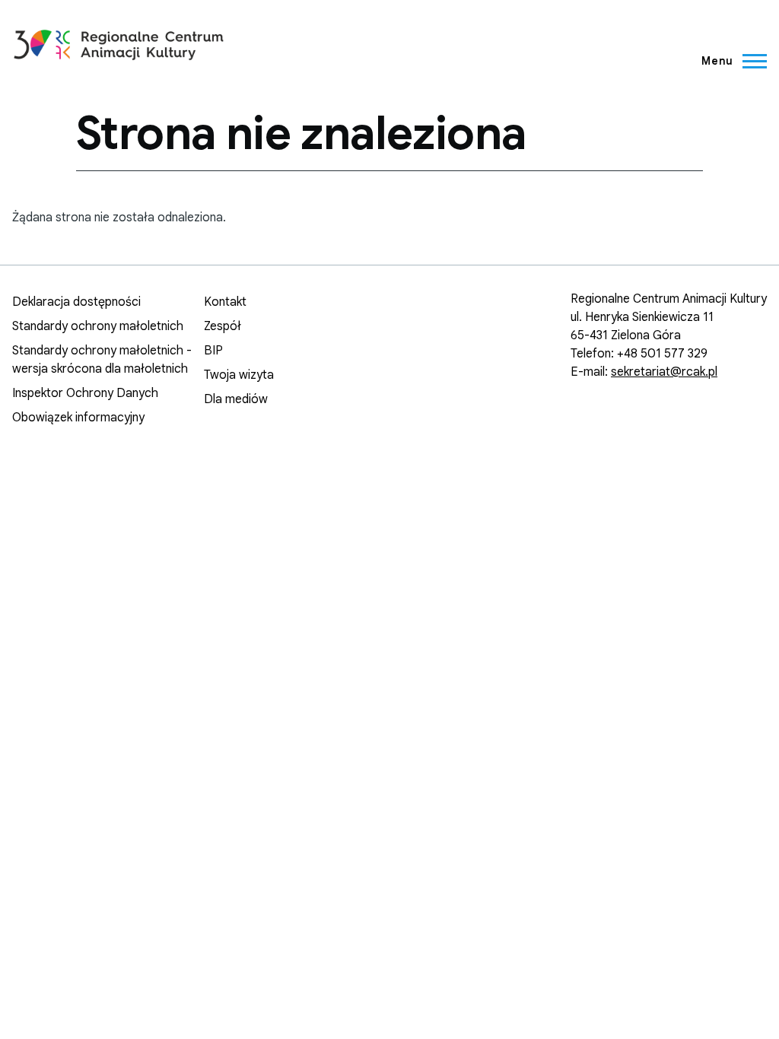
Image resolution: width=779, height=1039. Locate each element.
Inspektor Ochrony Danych (85, 393)
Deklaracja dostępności (76, 302)
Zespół (222, 326)
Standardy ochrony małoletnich (97, 326)
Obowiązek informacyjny (78, 417)
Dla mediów (236, 399)
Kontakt (225, 302)
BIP (213, 350)
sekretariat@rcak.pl (664, 372)
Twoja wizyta (239, 375)
